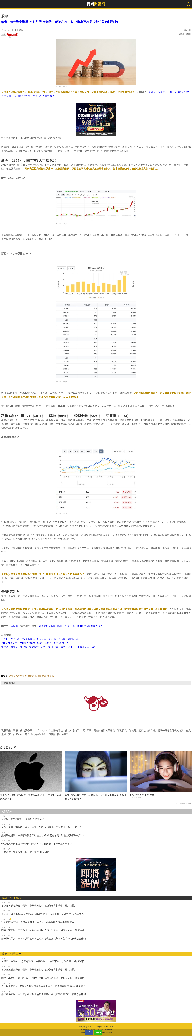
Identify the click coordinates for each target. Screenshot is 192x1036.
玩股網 (9, 37)
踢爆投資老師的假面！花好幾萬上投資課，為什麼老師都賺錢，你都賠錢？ (95, 797)
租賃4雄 (51, 676)
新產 (44, 676)
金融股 (12, 676)
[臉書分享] (89, 1032)
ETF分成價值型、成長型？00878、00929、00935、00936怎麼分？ (35, 643)
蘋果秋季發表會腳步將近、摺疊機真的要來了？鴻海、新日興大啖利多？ (30, 797)
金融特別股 (21, 676)
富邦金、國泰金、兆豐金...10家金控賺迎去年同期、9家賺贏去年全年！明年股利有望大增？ (48, 647)
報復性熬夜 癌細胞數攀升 (143, 795)
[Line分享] (99, 1032)
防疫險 (38, 676)
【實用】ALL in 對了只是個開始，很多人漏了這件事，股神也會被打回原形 (40, 639)
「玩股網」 (14, 626)
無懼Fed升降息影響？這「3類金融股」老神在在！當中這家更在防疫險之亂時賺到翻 (59, 22)
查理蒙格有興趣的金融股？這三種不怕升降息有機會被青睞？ (70, 626)
